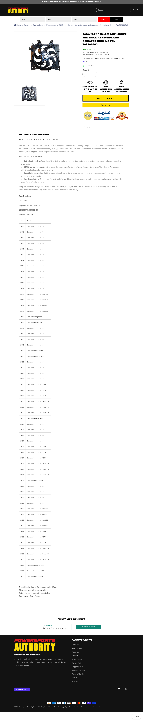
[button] (4, 10)
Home (18, 25)
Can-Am (27, 25)
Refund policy (52, 707)
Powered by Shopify (39, 707)
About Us (75, 652)
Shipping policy (86, 707)
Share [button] (88, 127)
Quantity (86, 70)
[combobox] (113, 10)
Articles (75, 681)
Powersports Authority (26, 707)
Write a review (88, 627)
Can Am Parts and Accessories (44, 25)
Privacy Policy (77, 659)
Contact (75, 656)
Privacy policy (62, 707)
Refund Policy (77, 663)
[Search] (128, 10)
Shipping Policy (78, 667)
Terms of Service (78, 674)
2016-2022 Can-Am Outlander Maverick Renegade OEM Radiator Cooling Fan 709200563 (93, 25)
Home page (76, 645)
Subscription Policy (79, 670)
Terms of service (74, 707)
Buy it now (105, 105)
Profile (74, 678)
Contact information (99, 707)
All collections (77, 648)
